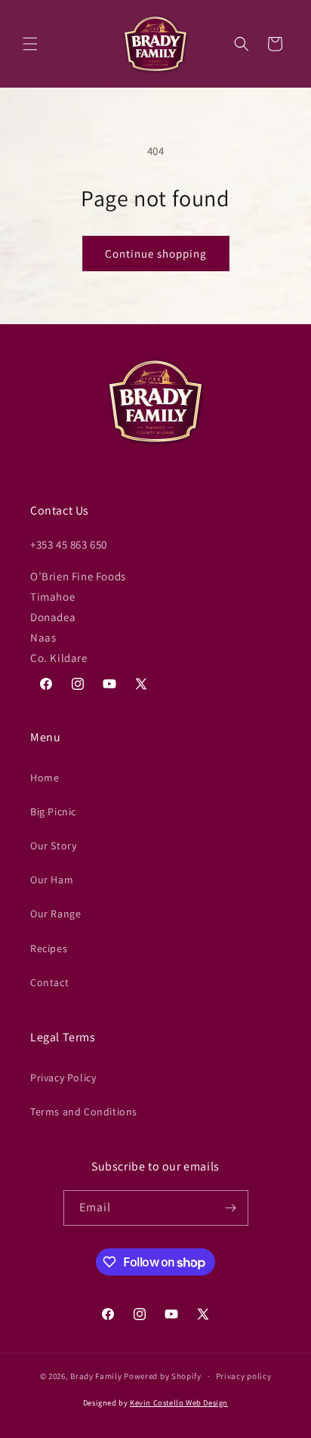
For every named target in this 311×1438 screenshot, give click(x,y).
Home (44, 777)
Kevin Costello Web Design (179, 1402)
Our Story (53, 845)
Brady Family (96, 1376)
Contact (49, 982)
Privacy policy (244, 1376)
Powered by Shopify (163, 1376)
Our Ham (51, 879)
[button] (30, 43)
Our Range (55, 913)
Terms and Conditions (83, 1111)
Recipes (48, 948)
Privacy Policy (63, 1077)
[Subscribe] (231, 1208)
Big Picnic (53, 811)
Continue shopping (156, 253)
